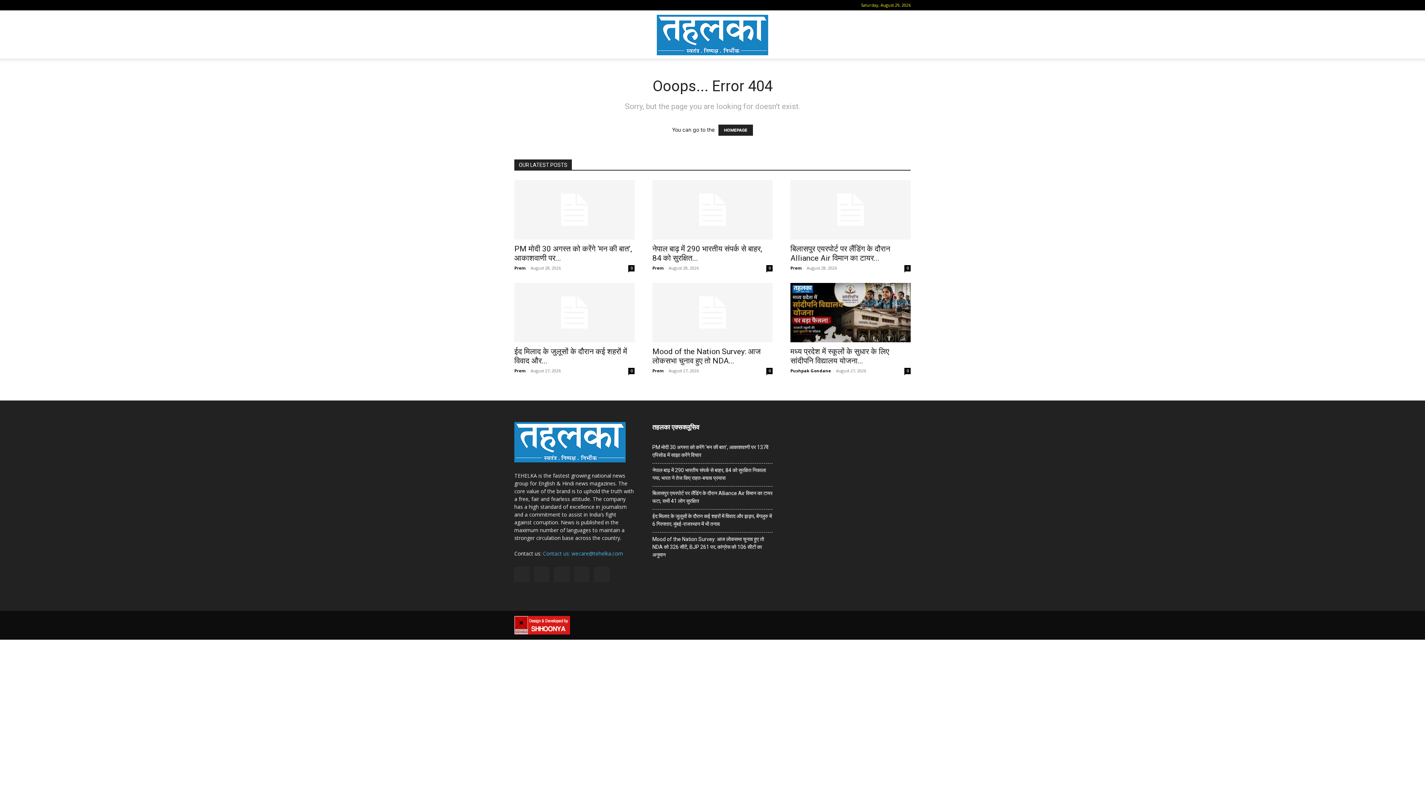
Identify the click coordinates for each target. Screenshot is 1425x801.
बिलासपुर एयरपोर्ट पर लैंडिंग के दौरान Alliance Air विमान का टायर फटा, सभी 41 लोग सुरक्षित (712, 497)
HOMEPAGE (735, 130)
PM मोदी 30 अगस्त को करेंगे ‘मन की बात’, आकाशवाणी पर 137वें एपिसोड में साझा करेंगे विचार (710, 451)
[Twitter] (567, 5)
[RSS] (555, 5)
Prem (519, 268)
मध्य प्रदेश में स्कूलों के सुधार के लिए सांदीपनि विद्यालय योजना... (839, 356)
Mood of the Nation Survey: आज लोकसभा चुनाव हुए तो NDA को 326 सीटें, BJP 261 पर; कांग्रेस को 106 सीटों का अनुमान (708, 547)
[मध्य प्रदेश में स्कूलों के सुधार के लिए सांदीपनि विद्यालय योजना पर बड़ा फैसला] (850, 312)
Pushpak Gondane (810, 370)
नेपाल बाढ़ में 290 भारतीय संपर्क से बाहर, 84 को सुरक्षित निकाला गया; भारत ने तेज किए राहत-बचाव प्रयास (709, 474)
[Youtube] (580, 5)
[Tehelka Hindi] (712, 35)
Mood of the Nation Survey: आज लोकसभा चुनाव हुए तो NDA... (706, 356)
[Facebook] (531, 5)
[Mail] (543, 5)
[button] (519, 5)
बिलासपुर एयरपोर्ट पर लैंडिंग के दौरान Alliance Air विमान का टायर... (840, 253)
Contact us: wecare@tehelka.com (583, 553)
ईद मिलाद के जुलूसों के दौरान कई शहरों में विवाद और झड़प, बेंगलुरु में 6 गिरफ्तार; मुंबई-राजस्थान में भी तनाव (712, 520)
